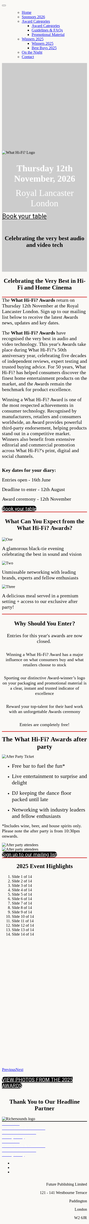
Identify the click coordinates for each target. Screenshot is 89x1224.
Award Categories (36, 21)
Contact (28, 57)
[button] (24, 216)
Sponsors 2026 (33, 17)
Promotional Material (48, 34)
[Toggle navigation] (4, 5)
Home (26, 12)
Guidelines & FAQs (47, 30)
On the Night (32, 52)
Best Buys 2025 (44, 48)
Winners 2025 (33, 39)
